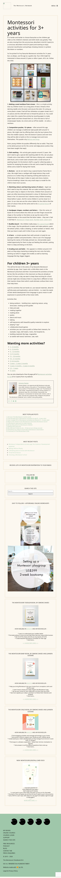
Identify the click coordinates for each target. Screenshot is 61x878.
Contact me (7, 851)
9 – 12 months (14, 352)
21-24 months (14, 361)
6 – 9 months (14, 349)
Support (6, 837)
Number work (38, 220)
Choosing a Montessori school (18, 455)
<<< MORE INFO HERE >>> (30, 643)
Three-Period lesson (15, 453)
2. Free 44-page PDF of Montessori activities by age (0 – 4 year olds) (26, 418)
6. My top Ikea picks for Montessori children (19, 425)
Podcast (6, 846)
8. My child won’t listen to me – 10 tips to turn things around (24, 428)
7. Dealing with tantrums (13, 426)
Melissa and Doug (33, 139)
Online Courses (9, 833)
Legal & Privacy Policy (10, 871)
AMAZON (29, 629)
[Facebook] (11, 401)
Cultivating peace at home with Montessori (21, 450)
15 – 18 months (15, 356)
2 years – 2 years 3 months (19, 363)
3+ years (12, 371)
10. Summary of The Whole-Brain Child (17, 431)
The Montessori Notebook (23, 5)
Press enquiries (9, 853)
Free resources (9, 844)
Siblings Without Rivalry (16, 448)
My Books (6, 830)
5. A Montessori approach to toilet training (19, 423)
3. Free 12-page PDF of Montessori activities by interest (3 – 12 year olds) (27, 420)
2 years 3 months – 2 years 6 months (22, 366)
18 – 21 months (15, 359)
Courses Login (8, 835)
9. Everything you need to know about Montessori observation (25, 429)
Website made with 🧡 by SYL (13, 867)
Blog (5, 848)
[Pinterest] (15, 401)
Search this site (9, 840)
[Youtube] (13, 401)
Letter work (48, 220)
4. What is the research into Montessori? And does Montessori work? (26, 421)
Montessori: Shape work (25, 220)
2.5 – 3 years (14, 368)
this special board (43, 224)
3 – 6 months (14, 347)
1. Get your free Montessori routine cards (18, 417)
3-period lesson (44, 204)
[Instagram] (9, 401)
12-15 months (14, 354)
